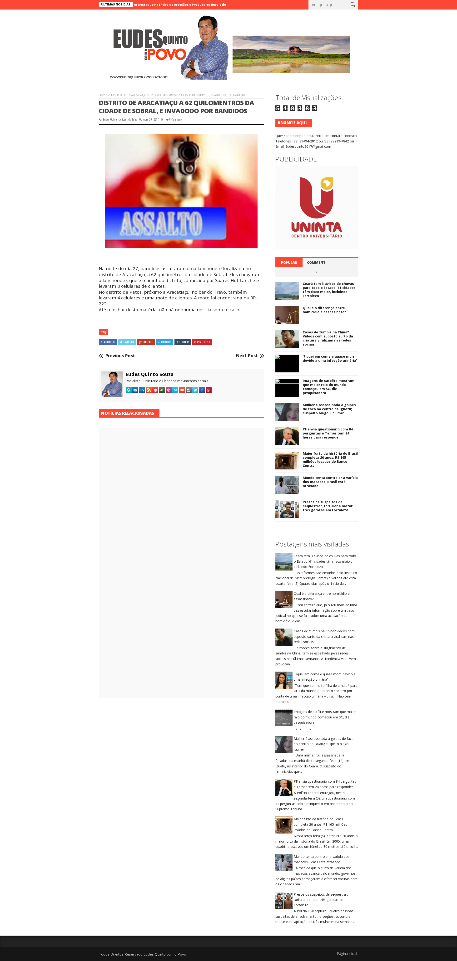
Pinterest (203, 342)
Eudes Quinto (110, 119)
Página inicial (347, 953)
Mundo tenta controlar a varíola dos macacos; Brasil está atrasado (330, 481)
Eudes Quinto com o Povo (165, 954)
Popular (289, 262)
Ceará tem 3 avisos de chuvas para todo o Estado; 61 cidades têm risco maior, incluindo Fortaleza (329, 289)
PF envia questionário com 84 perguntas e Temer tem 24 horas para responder (328, 433)
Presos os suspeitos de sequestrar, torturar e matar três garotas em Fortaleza (328, 506)
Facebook (109, 342)
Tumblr (184, 342)
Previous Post (120, 355)
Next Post (247, 355)
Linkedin (166, 342)
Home (103, 95)
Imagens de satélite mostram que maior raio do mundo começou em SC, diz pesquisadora (328, 386)
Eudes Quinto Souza (150, 374)
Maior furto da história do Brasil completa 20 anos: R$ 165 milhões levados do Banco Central (330, 459)
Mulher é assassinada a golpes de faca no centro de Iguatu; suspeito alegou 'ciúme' (329, 409)
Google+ (148, 342)
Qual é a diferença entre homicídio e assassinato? (324, 310)
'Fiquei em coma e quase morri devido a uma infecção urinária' (330, 358)
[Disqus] (181, 498)
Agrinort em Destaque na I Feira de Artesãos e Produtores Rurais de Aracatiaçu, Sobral (158, 4)
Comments (316, 267)
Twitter (128, 342)
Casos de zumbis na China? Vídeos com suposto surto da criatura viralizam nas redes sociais (328, 338)
